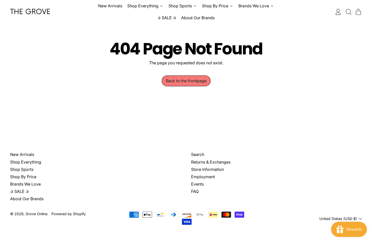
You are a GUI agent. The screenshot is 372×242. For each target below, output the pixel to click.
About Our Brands (198, 17)
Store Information (207, 169)
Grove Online (36, 214)
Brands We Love (25, 184)
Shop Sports (21, 169)
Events (197, 184)
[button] (348, 11)
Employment (203, 176)
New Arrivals (110, 5)
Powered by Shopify (68, 214)
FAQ (195, 191)
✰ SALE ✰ (166, 17)
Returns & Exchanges (211, 162)
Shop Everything (25, 162)
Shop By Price (23, 176)
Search (197, 154)
